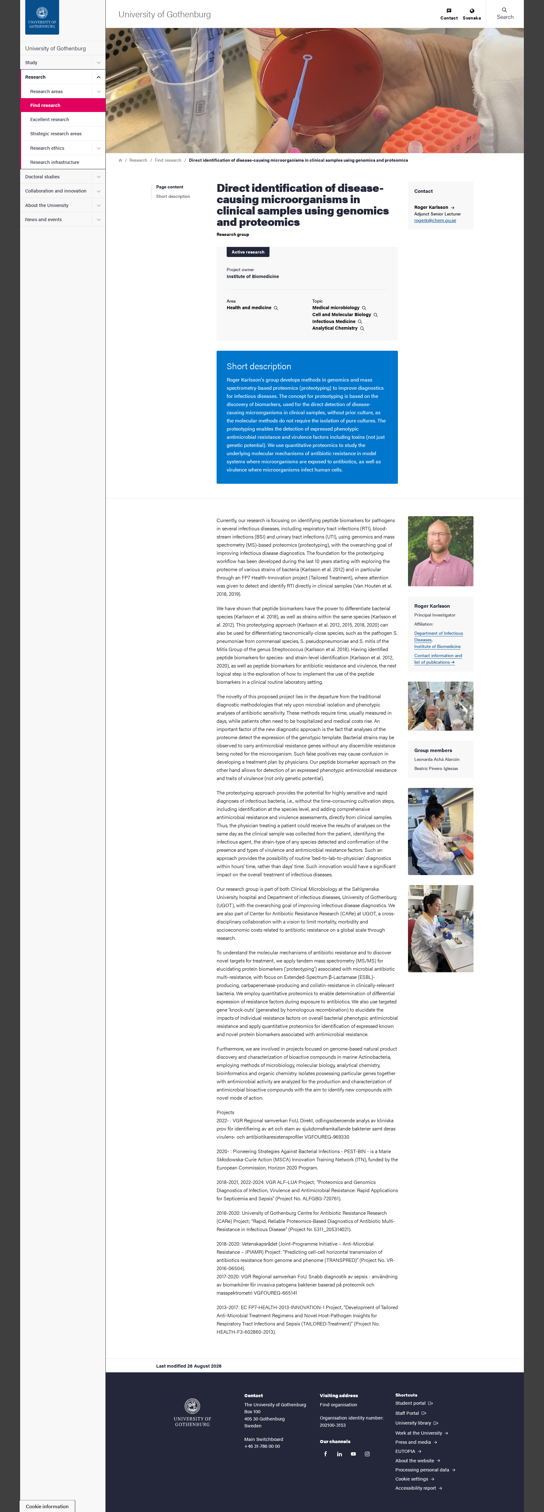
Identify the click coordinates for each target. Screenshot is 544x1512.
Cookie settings (412, 1478)
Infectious (334, 321)
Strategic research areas (56, 133)
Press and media (413, 1441)
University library (417, 1422)
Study (31, 62)
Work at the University (419, 1432)
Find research (45, 105)
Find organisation (338, 1404)
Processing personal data (422, 1469)
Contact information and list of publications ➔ (438, 658)
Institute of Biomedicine (437, 646)
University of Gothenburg (55, 48)
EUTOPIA (405, 1451)
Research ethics (47, 147)
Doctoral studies (42, 176)
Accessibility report (416, 1487)
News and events (43, 219)
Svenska (472, 17)
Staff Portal (411, 1412)
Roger (432, 206)
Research (35, 76)
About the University (46, 205)
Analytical (335, 328)
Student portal (414, 1402)
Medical (336, 307)
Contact (449, 17)
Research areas (46, 91)
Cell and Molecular (342, 314)
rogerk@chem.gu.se (435, 220)
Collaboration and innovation (56, 190)
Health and (250, 307)
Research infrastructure (54, 162)
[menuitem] (449, 14)
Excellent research (49, 119)
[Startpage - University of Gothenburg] (62, 20)
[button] (505, 14)
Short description (173, 196)
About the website (415, 1460)
